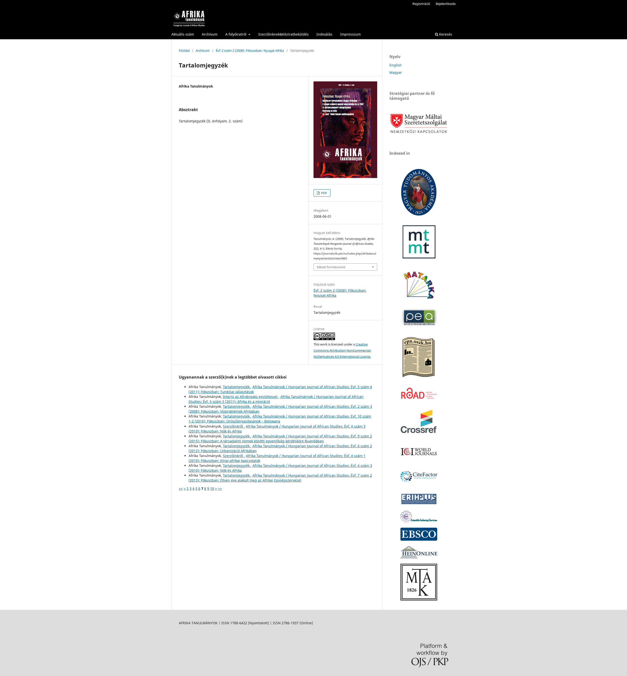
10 (212, 488)
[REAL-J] (418, 599)
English (395, 65)
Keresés (445, 34)
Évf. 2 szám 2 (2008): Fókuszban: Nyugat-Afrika (250, 50)
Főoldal (184, 50)
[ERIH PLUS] (418, 504)
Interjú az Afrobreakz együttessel (250, 396)
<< (181, 488)
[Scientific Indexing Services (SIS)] (418, 521)
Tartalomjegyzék (237, 386)
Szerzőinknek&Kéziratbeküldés (283, 34)
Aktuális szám (182, 34)
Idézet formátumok (331, 267)
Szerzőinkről (233, 426)
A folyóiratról (236, 34)
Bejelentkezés (446, 3)
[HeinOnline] (418, 539)
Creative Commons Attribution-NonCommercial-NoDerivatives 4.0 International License (342, 350)
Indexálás (324, 34)
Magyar (395, 72)
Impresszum (350, 34)
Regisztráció (421, 3)
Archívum (209, 34)
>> (220, 488)
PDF (323, 193)
